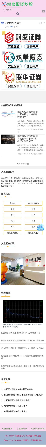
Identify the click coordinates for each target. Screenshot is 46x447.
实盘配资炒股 (7, 428)
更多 (41, 23)
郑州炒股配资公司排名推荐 (15, 411)
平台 (12, 215)
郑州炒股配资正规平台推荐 (15, 405)
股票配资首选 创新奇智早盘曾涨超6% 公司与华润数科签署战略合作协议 (23, 325)
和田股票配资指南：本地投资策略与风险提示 (23, 394)
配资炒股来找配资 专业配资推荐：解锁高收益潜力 (27, 114)
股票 (33, 209)
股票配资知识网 (29, 440)
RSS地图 (29, 436)
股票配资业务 (12, 232)
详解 (12, 226)
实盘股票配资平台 (38, 428)
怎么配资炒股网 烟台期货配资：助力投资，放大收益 (22, 348)
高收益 (12, 203)
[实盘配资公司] (17, 4)
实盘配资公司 (22, 428)
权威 (33, 221)
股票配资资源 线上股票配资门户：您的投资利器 (20, 332)
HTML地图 (37, 436)
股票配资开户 (33, 232)
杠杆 (12, 221)
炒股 (33, 215)
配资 (12, 209)
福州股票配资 (33, 203)
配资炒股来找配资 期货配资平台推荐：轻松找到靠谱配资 (27, 138)
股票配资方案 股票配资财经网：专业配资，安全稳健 (22, 340)
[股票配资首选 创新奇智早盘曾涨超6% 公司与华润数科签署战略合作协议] (23, 311)
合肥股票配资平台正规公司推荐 (17, 400)
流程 (33, 226)
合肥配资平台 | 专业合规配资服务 (18, 389)
